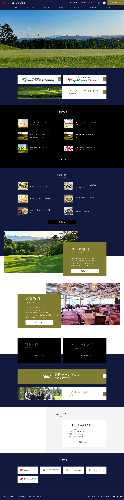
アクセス (109, 8)
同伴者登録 (83, 3)
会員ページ (92, 3)
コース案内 (30, 8)
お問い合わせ (73, 3)
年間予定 (93, 8)
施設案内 (46, 8)
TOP (15, 8)
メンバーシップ (77, 8)
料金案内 (62, 8)
